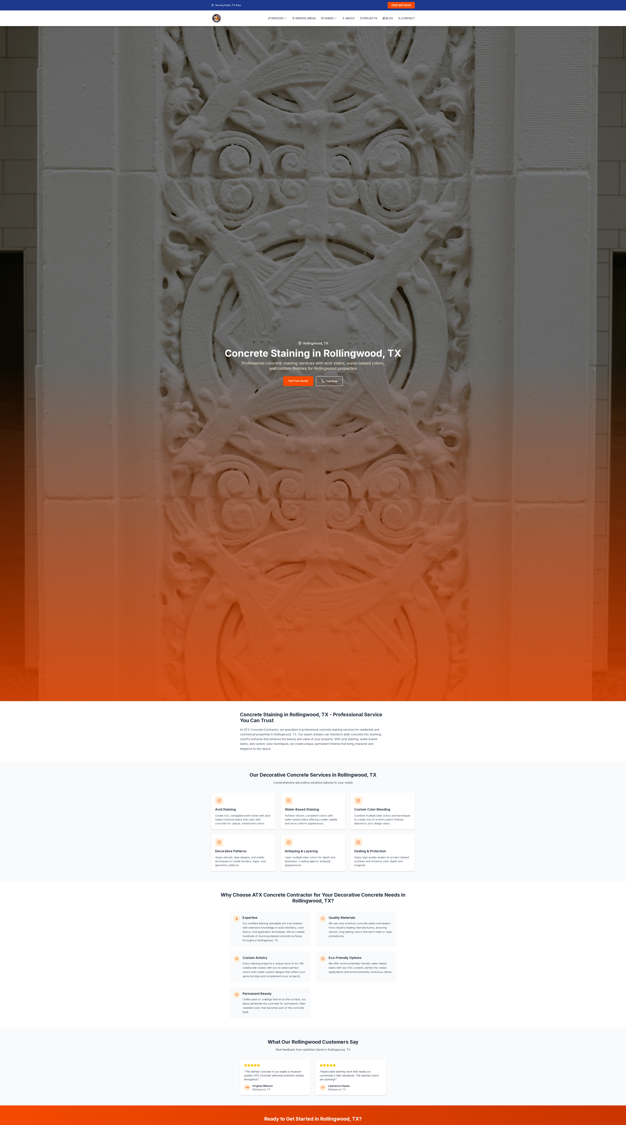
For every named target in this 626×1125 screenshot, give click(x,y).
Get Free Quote (298, 380)
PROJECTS (370, 18)
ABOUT (350, 18)
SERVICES (277, 18)
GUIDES (329, 18)
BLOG (389, 18)
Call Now (331, 381)
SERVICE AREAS (305, 18)
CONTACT (408, 18)
